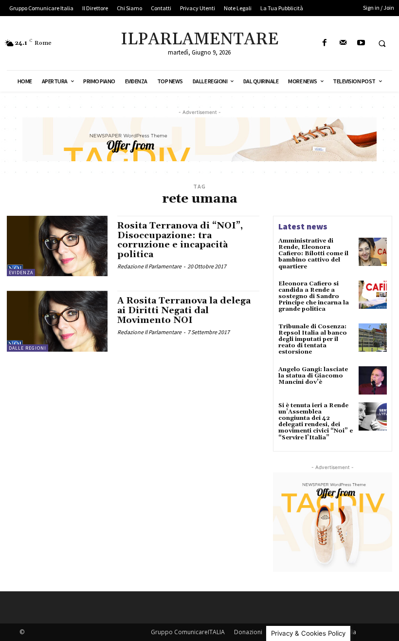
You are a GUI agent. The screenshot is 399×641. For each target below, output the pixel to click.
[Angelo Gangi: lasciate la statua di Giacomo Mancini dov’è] (373, 380)
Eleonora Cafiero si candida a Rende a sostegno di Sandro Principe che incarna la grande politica (313, 296)
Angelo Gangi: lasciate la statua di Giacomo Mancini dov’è (313, 376)
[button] (382, 43)
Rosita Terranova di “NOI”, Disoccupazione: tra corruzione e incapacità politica (180, 240)
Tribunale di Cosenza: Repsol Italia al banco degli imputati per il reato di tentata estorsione (312, 339)
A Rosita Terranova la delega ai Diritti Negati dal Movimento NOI (184, 310)
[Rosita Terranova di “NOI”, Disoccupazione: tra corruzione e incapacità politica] (57, 246)
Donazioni (248, 632)
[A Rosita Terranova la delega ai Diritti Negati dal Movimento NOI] (57, 321)
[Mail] (342, 43)
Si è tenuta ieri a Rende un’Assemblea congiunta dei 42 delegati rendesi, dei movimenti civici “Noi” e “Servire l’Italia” (315, 421)
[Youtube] (360, 43)
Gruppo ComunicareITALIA (188, 632)
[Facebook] (324, 43)
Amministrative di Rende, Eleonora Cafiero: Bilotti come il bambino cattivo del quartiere (313, 253)
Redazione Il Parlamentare (149, 266)
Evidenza (21, 272)
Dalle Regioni (27, 348)
